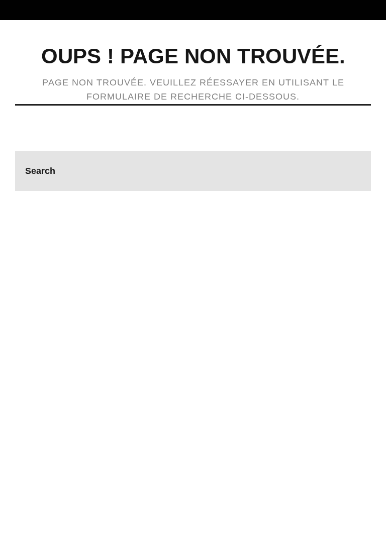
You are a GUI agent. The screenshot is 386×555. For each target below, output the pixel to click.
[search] (351, 171)
